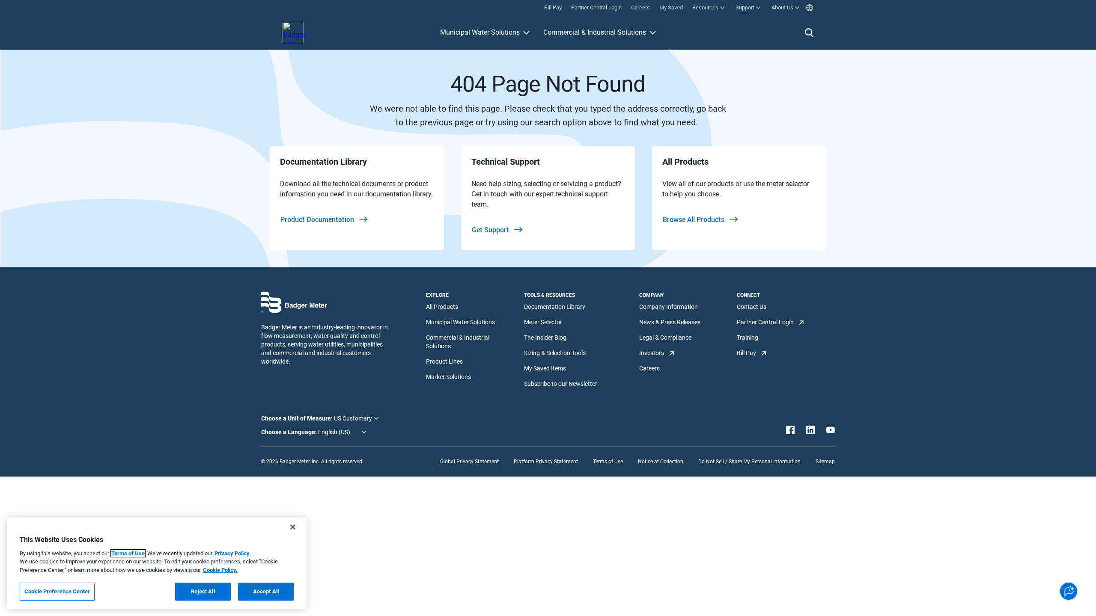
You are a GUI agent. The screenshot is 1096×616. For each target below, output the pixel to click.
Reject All (202, 591)
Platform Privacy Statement (546, 462)
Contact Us (751, 306)
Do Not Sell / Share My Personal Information (749, 462)
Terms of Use (608, 462)
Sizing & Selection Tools (555, 352)
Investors (651, 352)
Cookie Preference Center (57, 591)
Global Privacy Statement (469, 462)
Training (747, 337)
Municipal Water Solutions (480, 32)
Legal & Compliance (665, 337)
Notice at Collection (660, 462)
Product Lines (444, 361)
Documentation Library (554, 306)
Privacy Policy (232, 553)
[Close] (292, 527)
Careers (649, 368)
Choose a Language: (289, 432)
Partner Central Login (765, 322)
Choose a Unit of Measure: (297, 418)
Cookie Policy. (220, 570)
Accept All (266, 591)
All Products (442, 306)
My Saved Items (545, 368)
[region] (157, 563)
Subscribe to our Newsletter (560, 383)
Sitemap (825, 462)
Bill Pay (746, 352)
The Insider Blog (545, 337)
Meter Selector (543, 322)
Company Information (668, 306)
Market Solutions (448, 376)
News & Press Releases (669, 322)
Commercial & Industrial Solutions (594, 32)
